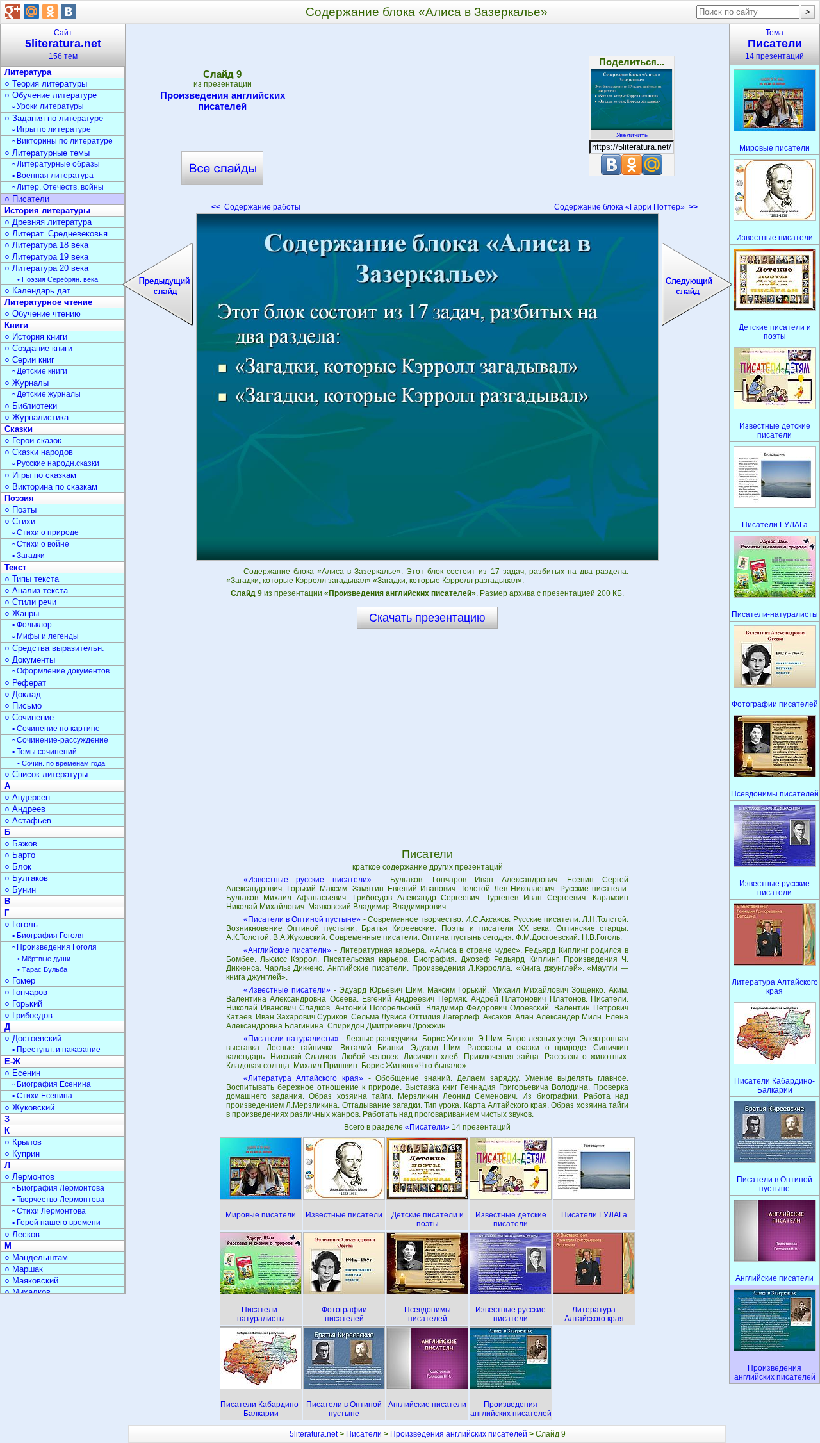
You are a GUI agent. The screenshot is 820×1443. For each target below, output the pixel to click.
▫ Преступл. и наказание (56, 1049)
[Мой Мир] (31, 11)
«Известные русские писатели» (307, 879)
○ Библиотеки (30, 406)
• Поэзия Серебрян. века (57, 279)
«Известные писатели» (287, 989)
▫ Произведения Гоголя (54, 947)
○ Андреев (24, 809)
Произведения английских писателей (222, 100)
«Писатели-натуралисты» (291, 1038)
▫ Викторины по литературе (62, 140)
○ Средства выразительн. (54, 648)
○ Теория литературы (45, 83)
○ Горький (23, 1004)
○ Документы (29, 659)
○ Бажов (20, 843)
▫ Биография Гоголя (48, 935)
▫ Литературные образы (56, 164)
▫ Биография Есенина (51, 1084)
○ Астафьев (27, 820)
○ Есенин (22, 1073)
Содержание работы (255, 206)
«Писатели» (428, 1127)
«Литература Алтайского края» (303, 1078)
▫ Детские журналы (46, 394)
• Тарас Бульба (42, 969)
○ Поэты (20, 510)
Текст (15, 567)
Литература (27, 72)
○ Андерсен (27, 797)
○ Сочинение (29, 717)
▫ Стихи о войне (40, 544)
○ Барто (19, 855)
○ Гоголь (21, 924)
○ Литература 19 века (46, 256)
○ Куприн (22, 1154)
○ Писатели (26, 199)
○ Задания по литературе (53, 118)
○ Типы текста (31, 579)
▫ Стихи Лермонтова (49, 1211)
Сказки (18, 429)
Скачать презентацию (427, 617)
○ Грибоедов (28, 1015)
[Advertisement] (427, 121)
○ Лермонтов (29, 1177)
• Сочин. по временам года (61, 763)
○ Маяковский (31, 1280)
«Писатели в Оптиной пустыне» (302, 919)
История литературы (47, 210)
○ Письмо (23, 706)
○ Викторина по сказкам (50, 486)
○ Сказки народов (38, 452)
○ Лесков (22, 1234)
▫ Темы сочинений (44, 751)
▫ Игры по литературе (51, 129)
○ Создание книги (38, 348)
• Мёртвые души (43, 958)
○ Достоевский (33, 1038)
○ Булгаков (26, 878)
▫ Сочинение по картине (56, 728)
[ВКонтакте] (68, 11)
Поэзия (19, 498)
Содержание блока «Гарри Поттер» (626, 206)
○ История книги (35, 337)
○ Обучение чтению (42, 313)
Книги (16, 325)
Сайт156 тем (63, 44)
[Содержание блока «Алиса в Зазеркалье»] (427, 387)
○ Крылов (23, 1142)
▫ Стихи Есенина (42, 1095)
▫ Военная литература (53, 175)
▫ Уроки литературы (48, 106)
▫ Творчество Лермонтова (58, 1199)
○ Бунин (20, 890)
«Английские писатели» (287, 950)
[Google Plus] (12, 11)
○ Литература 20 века (46, 268)
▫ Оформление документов (61, 670)
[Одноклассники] (50, 11)
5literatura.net (314, 1434)
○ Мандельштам (36, 1257)
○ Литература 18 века (46, 245)
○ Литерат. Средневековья (56, 233)
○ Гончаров (25, 992)
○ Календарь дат (37, 290)
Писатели (364, 1434)
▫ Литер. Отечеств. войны (58, 187)
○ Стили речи (30, 602)
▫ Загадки (28, 555)
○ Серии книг (29, 360)
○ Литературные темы (47, 153)
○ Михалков (27, 1292)
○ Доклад (22, 694)
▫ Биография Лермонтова (58, 1187)
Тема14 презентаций (774, 44)
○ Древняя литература (48, 222)
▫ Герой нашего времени (56, 1222)
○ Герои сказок (33, 440)
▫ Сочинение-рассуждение (60, 740)
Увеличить (632, 134)
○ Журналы (26, 383)
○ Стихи (19, 521)
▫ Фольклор (32, 624)
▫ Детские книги (39, 371)
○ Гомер (19, 980)
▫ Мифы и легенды (45, 636)
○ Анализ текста (36, 590)
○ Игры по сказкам (40, 475)
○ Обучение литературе (50, 95)
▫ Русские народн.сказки (55, 463)
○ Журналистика (36, 417)
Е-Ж (12, 1061)
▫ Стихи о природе (45, 532)
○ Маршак (23, 1269)
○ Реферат (25, 683)
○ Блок (17, 866)
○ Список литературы (46, 774)
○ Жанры (21, 613)
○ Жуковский (29, 1107)
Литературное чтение (48, 302)
